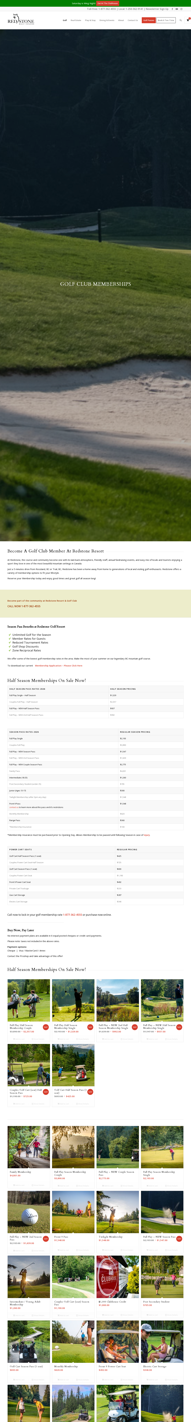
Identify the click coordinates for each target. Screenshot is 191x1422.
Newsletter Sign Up (157, 9)
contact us (14, 807)
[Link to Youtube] (177, 9)
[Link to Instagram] (181, 9)
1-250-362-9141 (134, 9)
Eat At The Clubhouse (108, 3)
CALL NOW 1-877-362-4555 (23, 606)
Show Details (38, 1039)
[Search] (181, 20)
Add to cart (19, 1039)
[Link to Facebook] (172, 9)
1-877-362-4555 (107, 9)
